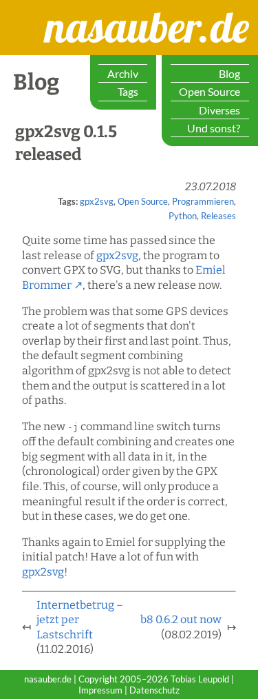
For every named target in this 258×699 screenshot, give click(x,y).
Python (183, 215)
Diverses (219, 109)
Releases (218, 215)
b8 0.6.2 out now (181, 619)
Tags (128, 91)
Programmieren (203, 201)
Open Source (209, 91)
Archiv (122, 73)
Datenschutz (154, 690)
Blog (229, 73)
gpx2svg (97, 201)
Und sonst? (213, 127)
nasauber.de (89, 13)
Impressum (100, 690)
